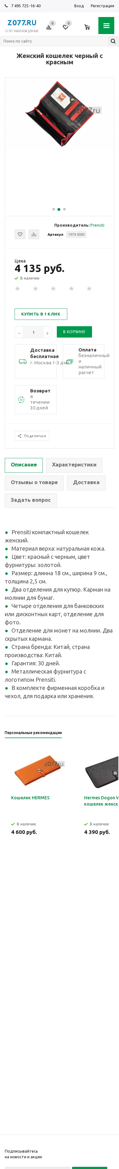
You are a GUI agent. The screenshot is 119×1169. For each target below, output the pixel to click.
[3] (53, 289)
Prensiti (97, 225)
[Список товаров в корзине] (90, 29)
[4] (72, 289)
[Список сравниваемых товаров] (49, 29)
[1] (18, 289)
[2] (36, 289)
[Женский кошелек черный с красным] (59, 148)
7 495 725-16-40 (26, 5)
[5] (89, 289)
